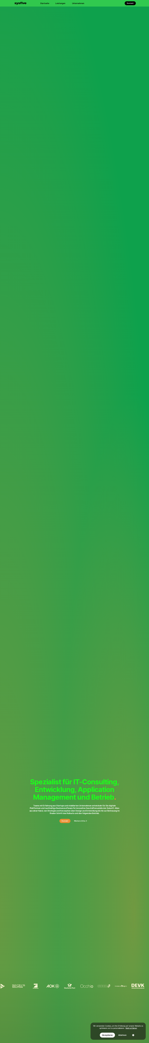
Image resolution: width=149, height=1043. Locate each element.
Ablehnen (122, 1035)
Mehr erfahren (131, 1028)
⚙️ (133, 1035)
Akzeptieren (107, 1035)
